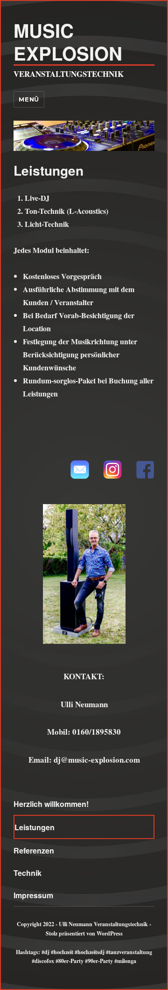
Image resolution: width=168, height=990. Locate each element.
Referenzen (34, 850)
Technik (28, 872)
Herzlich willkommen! (51, 804)
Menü (29, 99)
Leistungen (34, 827)
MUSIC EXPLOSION (68, 41)
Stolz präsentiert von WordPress (84, 933)
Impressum (33, 895)
